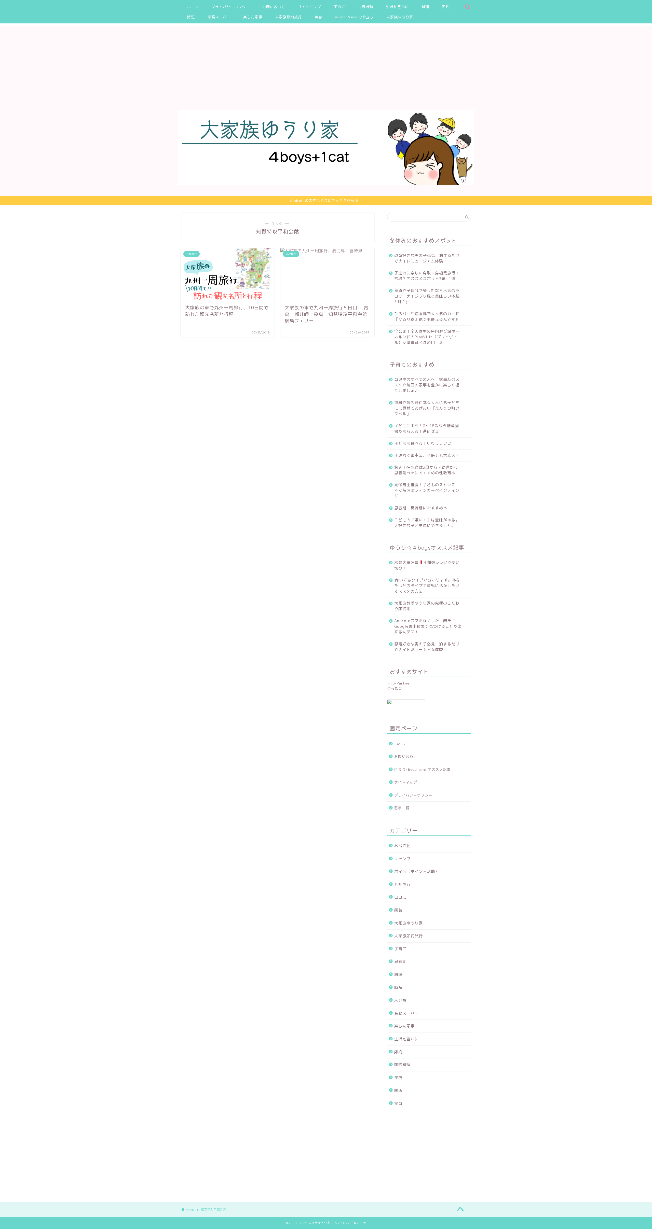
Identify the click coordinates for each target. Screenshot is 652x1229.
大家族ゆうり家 (399, 17)
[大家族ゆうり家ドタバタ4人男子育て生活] (326, 184)
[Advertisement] (326, 61)
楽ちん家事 (252, 17)
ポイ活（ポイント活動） (416, 871)
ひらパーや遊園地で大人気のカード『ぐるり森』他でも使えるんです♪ (426, 316)
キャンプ (402, 858)
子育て (339, 7)
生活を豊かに (397, 7)
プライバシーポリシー (230, 7)
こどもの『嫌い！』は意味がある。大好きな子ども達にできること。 (426, 522)
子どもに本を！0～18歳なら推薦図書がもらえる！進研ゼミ (426, 428)
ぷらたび (394, 688)
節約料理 (402, 1064)
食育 (398, 1103)
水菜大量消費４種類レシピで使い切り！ (427, 565)
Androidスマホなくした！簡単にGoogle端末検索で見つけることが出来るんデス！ (427, 626)
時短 (191, 17)
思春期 (400, 961)
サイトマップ (309, 7)
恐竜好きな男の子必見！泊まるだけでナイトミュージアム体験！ (426, 258)
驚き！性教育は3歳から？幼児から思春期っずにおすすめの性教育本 (426, 470)
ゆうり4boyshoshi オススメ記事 (422, 769)
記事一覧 (402, 807)
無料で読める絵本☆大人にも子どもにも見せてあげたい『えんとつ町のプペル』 (426, 408)
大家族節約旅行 (288, 17)
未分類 (400, 1000)
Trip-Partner (399, 683)
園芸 (398, 910)
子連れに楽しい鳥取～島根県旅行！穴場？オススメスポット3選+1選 (426, 275)
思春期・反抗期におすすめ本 (420, 508)
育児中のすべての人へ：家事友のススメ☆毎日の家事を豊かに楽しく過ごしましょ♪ (426, 385)
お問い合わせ (273, 7)
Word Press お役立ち (354, 17)
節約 (446, 7)
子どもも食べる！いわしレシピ (422, 443)
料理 (425, 7)
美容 (318, 17)
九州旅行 (402, 884)
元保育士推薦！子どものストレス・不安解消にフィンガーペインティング (426, 490)
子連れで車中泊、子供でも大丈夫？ (426, 455)
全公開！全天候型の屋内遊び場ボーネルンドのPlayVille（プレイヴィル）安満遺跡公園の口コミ (426, 337)
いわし (400, 743)
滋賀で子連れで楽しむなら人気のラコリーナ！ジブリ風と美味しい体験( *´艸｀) (427, 296)
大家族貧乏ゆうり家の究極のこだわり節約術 (426, 605)
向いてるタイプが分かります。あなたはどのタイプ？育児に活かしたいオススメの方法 (427, 585)
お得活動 (365, 7)
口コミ (400, 897)
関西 (398, 1090)
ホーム (193, 7)
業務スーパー (219, 17)
